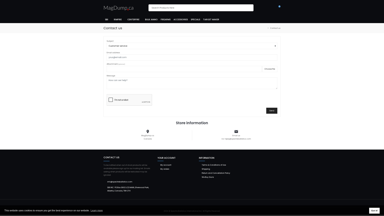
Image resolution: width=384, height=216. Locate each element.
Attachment (116, 64)
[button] (108, 19)
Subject (110, 41)
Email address (113, 52)
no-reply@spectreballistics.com (236, 139)
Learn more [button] (97, 210)
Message (111, 75)
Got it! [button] (374, 210)
